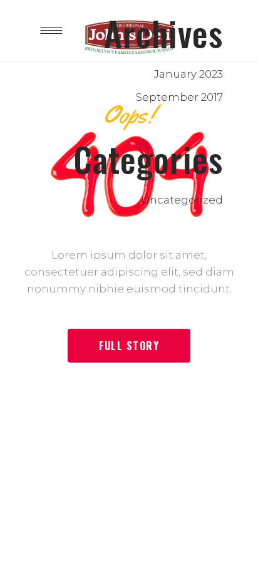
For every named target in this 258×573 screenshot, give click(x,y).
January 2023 (188, 74)
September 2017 (179, 97)
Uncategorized (182, 200)
